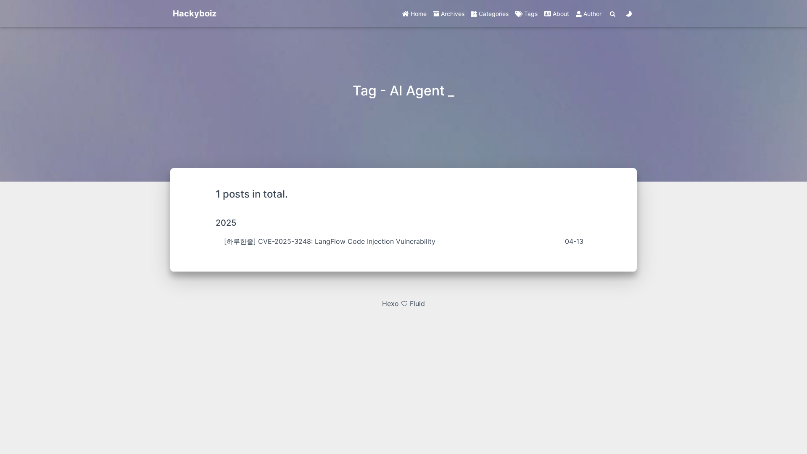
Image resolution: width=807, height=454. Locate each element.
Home (418, 13)
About (560, 13)
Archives (451, 13)
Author (591, 13)
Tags (530, 13)
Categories (493, 13)
